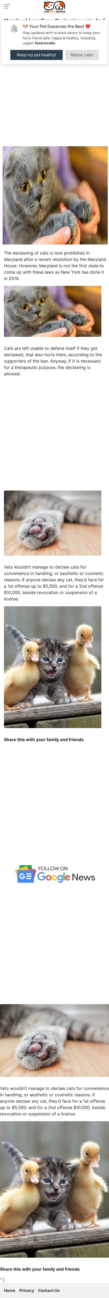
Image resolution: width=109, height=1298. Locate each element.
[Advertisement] (54, 89)
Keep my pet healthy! (36, 54)
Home (9, 1290)
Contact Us (49, 1290)
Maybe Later (82, 54)
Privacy (26, 1290)
